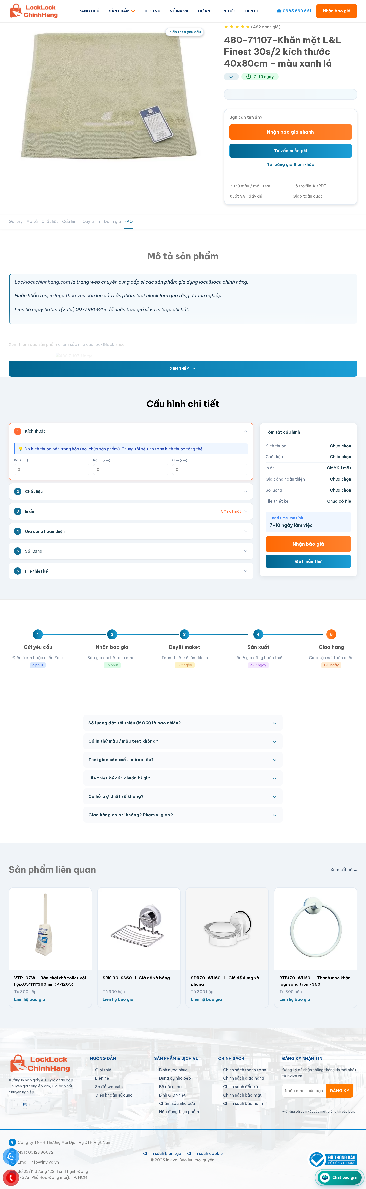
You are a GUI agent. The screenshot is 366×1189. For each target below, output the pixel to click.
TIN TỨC (227, 11)
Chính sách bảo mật (242, 1095)
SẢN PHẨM (119, 11)
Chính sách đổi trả (240, 1086)
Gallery (16, 221)
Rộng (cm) (101, 460)
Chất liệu (50, 221)
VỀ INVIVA (179, 11)
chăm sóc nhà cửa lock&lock (85, 344)
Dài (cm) (21, 460)
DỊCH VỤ (152, 11)
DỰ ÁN (204, 11)
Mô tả (32, 221)
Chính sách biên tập (162, 1153)
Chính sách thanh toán (244, 1069)
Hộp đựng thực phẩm (179, 1111)
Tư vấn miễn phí (290, 150)
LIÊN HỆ (252, 11)
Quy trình (91, 221)
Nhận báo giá (336, 10)
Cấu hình (70, 221)
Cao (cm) (179, 460)
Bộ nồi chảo (170, 1086)
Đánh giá (112, 221)
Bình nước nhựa (173, 1069)
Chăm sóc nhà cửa (177, 1103)
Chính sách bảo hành (243, 1103)
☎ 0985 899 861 (294, 10)
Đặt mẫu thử (308, 561)
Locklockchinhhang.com (42, 282)
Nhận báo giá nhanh (290, 132)
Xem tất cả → (343, 869)
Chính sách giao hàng (243, 1078)
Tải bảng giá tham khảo (290, 164)
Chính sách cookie (205, 1153)
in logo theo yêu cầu (72, 295)
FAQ (128, 221)
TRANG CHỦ (87, 11)
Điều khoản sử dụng (114, 1095)
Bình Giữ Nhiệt (172, 1095)
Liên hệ (102, 1078)
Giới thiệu (104, 1069)
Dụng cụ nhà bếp (175, 1078)
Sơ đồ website (109, 1086)
